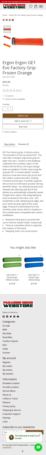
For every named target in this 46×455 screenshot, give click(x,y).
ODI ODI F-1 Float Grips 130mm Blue (34, 277)
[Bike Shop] (14, 6)
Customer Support (11, 414)
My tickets (7, 370)
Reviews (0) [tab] (23, 144)
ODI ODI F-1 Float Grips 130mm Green (12, 277)
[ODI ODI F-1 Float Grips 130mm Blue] (33, 262)
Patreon (6, 402)
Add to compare (10, 132)
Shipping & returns (12, 410)
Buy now (23, 126)
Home (5, 15)
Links (5, 421)
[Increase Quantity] (10, 109)
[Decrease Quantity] (5, 109)
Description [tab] (9, 144)
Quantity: (6, 104)
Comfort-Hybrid (10, 341)
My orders (7, 366)
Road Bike (7, 337)
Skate (5, 348)
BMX (5, 329)
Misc (5, 345)
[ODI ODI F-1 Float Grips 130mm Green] (12, 262)
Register (7, 362)
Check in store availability (15, 99)
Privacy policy (9, 406)
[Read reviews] (11, 90)
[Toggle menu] (40, 6)
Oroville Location (11, 387)
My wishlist (8, 373)
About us (7, 394)
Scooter (6, 352)
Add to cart (23, 115)
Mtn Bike (7, 333)
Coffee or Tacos (10, 398)
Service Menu (9, 390)
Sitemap (6, 417)
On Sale (6, 325)
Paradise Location (11, 383)
